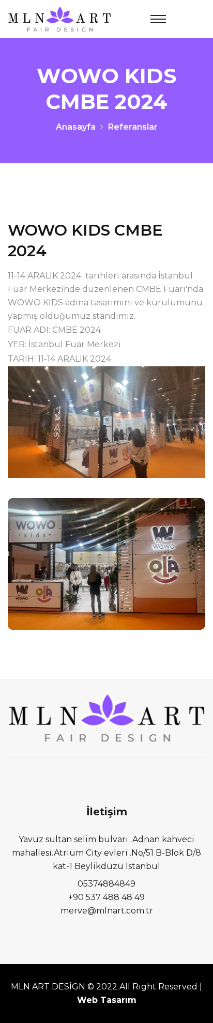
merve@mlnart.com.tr (106, 911)
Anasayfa (76, 127)
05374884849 (106, 884)
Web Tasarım (106, 1000)
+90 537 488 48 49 (106, 897)
